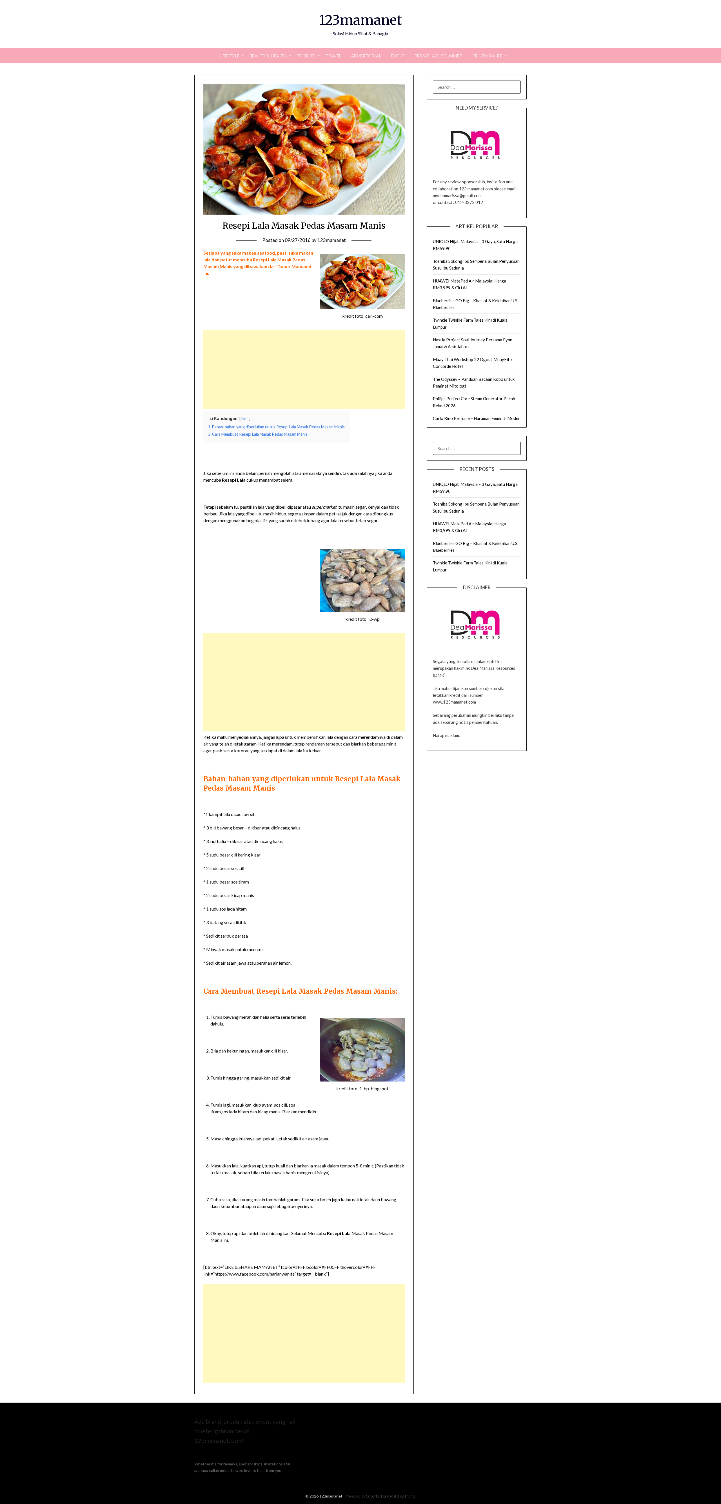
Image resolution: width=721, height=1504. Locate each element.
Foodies (306, 55)
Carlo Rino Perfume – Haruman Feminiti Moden (476, 418)
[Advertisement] (304, 369)
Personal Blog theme (398, 1496)
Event (397, 55)
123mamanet (360, 20)
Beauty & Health (268, 55)
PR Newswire (487, 55)
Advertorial (366, 55)
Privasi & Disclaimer (438, 55)
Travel (333, 55)
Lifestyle (229, 55)
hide (244, 418)
